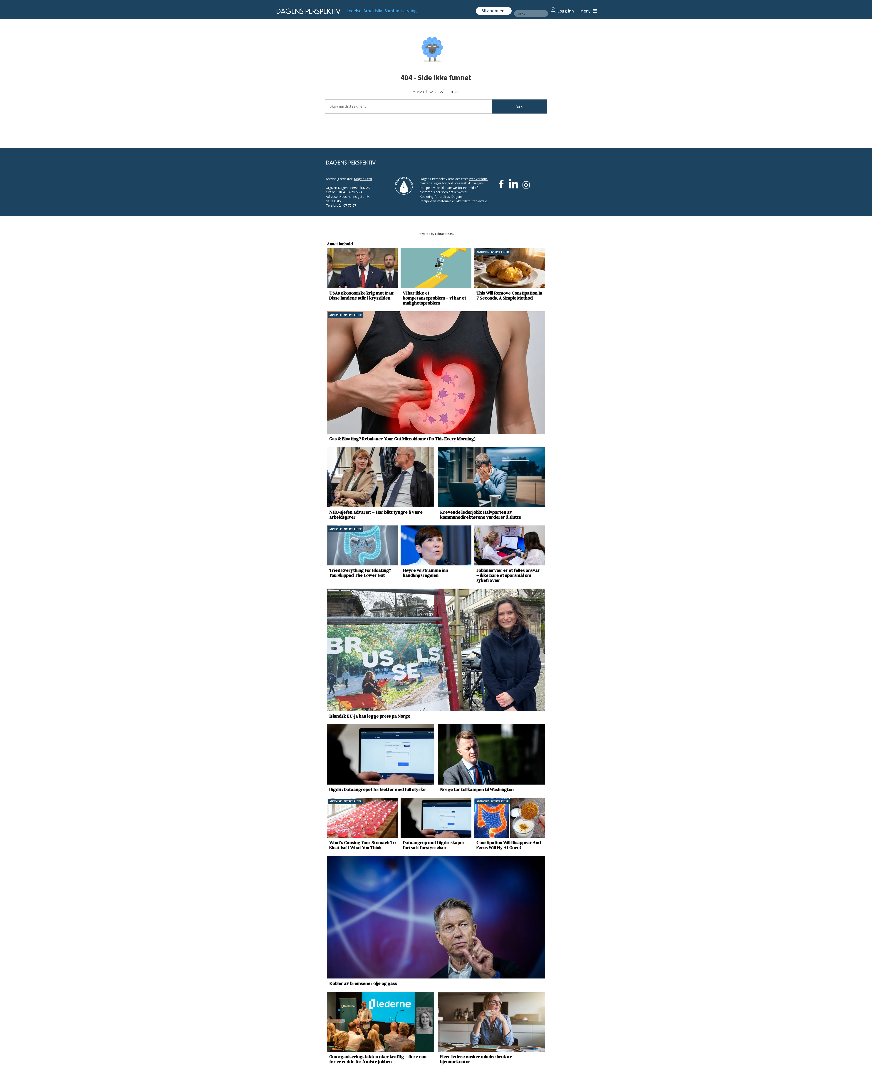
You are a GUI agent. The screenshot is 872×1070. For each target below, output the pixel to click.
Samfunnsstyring (400, 11)
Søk (519, 106)
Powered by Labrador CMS (436, 233)
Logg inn (565, 11)
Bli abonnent (493, 11)
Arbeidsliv (373, 11)
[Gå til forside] (307, 11)
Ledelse (354, 11)
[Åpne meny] (587, 11)
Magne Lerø (363, 179)
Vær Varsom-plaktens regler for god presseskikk (454, 181)
